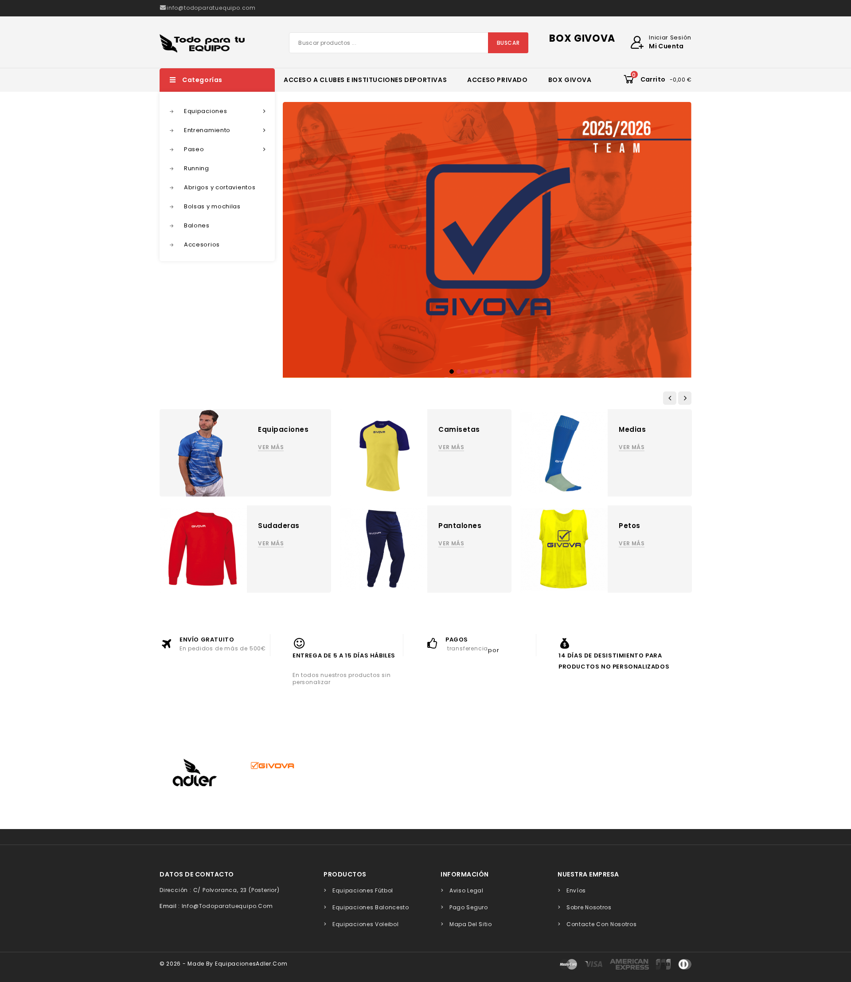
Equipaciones (226, 111)
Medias (632, 429)
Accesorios (202, 244)
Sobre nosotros (589, 907)
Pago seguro (468, 907)
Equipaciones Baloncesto (370, 907)
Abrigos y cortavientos (219, 187)
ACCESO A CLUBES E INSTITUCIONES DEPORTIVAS (365, 79)
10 (515, 371)
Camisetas (459, 429)
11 (522, 371)
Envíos (576, 890)
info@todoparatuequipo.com (227, 906)
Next (675, 235)
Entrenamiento (226, 130)
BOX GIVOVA (570, 79)
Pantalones (459, 525)
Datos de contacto (197, 874)
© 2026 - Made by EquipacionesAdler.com (224, 963)
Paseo (226, 149)
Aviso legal (466, 890)
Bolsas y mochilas (212, 206)
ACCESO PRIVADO (497, 79)
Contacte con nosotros (601, 924)
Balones (197, 225)
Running (196, 168)
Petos (629, 525)
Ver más (271, 447)
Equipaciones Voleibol (365, 924)
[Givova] (272, 765)
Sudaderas (279, 525)
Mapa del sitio (470, 924)
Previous (299, 235)
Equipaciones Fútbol (362, 890)
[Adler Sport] (194, 773)
